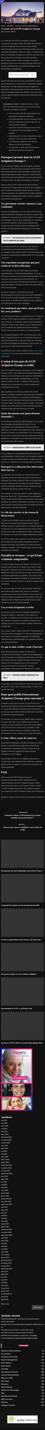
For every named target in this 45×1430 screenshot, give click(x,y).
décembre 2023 (6, 1137)
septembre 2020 (6, 1235)
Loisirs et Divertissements (10, 1375)
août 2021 (4, 1207)
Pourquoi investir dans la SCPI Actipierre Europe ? (19, 780)
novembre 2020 (6, 1232)
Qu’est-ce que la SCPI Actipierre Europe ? (16, 777)
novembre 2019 (6, 1263)
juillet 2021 (4, 1210)
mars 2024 (4, 1134)
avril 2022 (4, 1187)
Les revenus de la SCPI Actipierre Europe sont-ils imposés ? (22, 792)
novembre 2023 (6, 1140)
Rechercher (5, 1304)
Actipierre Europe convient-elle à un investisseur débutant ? (22, 798)
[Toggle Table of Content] (32, 75)
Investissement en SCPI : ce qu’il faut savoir (16, 1008)
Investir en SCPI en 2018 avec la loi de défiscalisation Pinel (21, 1043)
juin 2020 (4, 1243)
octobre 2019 (5, 1266)
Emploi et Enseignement (9, 1360)
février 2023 (5, 1159)
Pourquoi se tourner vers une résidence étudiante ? (19, 974)
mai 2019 (4, 1280)
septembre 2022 (6, 1173)
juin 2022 (4, 1182)
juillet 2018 (4, 1299)
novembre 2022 (6, 1168)
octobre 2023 (5, 1143)
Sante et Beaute (6, 1387)
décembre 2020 (6, 1229)
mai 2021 (4, 1215)
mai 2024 (4, 1129)
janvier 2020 (5, 1257)
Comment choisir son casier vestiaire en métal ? (17, 1332)
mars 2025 (4, 1126)
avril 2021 (4, 1218)
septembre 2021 (6, 1204)
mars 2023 (4, 1157)
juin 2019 (4, 1277)
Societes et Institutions (9, 1396)
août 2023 (4, 1145)
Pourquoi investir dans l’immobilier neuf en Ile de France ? (22, 871)
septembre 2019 (6, 1269)
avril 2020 (4, 1249)
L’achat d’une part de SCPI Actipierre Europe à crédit (20, 783)
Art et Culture (5, 1354)
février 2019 (5, 1288)
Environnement (6, 1363)
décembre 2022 (6, 1165)
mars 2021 (4, 1221)
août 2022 (4, 1176)
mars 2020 (4, 1252)
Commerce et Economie (9, 1357)
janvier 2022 (5, 1196)
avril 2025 (4, 1123)
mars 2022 (4, 1190)
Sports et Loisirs (7, 1399)
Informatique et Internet (9, 1372)
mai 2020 (4, 1246)
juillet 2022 (4, 1179)
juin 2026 (4, 1120)
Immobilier (4, 1369)
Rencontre (4, 1384)
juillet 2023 (4, 1148)
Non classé (5, 1381)
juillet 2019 (4, 1274)
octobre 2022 (5, 1171)
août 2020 (4, 1238)
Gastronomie (5, 1366)
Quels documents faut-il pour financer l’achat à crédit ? (21, 786)
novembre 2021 (6, 1201)
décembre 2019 (6, 1260)
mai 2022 (4, 1185)
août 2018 (4, 1297)
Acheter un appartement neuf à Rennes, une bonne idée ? (21, 940)
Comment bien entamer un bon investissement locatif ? (20, 905)
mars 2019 (4, 1285)
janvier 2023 (5, 1162)
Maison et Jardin (7, 1378)
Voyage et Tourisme (8, 1405)
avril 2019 (4, 1283)
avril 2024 (4, 1131)
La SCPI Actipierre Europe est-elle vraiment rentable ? (21, 789)
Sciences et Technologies (10, 1390)
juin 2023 (4, 1151)
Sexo (2, 1393)
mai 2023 (4, 1154)
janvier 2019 (5, 1291)
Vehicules (4, 1402)
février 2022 (5, 1193)
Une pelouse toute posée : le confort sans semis (17, 1330)
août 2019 (4, 1271)
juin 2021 (4, 1213)
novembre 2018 (6, 1294)
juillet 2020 (4, 1241)
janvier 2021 (5, 1227)
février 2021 (5, 1224)
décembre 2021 (6, 1199)
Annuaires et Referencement (11, 1351)
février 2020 (5, 1255)
